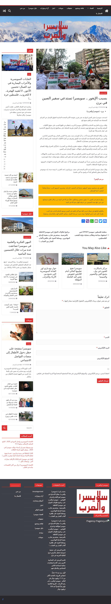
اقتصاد (92, 8)
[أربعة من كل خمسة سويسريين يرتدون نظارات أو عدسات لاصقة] (26, 180)
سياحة (41, 533)
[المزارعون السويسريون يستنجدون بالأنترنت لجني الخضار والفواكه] (26, 293)
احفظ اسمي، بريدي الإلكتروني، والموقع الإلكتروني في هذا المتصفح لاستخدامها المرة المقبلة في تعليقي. (72, 373)
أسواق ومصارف (38, 501)
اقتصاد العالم (39, 510)
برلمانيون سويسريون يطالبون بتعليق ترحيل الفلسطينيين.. (4, 139)
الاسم (106, 337)
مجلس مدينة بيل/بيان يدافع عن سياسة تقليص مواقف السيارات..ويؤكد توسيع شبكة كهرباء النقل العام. (10, 197)
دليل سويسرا (33, 8)
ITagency (90, 521)
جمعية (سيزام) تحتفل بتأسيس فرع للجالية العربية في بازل (56, 552)
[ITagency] (102, 521)
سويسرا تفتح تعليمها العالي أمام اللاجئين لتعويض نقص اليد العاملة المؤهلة (73, 274)
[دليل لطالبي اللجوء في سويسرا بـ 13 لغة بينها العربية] (26, 278)
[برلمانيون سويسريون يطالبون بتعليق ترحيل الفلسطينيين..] (20, 145)
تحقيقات (69, 8)
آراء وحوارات (44, 8)
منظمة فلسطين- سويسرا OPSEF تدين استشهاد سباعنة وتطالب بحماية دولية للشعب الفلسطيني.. (91, 235)
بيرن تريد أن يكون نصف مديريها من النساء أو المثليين (11, 402)
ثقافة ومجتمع (79, 8)
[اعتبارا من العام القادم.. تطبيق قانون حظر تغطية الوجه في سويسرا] (26, 388)
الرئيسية (99, 8)
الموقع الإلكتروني (103, 358)
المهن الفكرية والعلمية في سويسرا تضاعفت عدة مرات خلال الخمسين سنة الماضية (17, 247)
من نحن (22, 8)
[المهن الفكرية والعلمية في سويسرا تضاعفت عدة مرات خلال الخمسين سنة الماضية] (17, 225)
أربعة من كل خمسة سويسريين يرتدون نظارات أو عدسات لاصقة (11, 178)
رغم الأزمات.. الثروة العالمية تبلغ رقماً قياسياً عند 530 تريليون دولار (56, 586)
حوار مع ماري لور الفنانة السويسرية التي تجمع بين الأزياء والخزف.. (48, 272)
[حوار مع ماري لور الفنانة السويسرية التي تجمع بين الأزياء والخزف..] (47, 254)
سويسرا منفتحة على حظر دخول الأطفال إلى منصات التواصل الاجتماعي (18, 354)
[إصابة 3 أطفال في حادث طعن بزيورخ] (26, 416)
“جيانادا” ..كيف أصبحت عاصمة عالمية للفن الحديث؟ (11, 307)
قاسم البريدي (92, 107)
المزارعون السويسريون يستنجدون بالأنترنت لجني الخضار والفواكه (10, 291)
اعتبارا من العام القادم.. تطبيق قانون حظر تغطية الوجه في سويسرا (10, 387)
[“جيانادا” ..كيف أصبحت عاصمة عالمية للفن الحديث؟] (26, 308)
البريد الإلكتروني (102, 348)
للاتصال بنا (99, 13)
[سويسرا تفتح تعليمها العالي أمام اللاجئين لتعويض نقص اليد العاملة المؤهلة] (73, 254)
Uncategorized (37, 491)
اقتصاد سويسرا (38, 514)
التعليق (106, 307)
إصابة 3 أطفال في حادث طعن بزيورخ (11, 415)
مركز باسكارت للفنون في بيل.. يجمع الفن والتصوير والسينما (98, 272)
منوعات (61, 8)
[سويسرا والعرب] (106, 10)
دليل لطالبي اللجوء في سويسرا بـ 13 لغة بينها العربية (10, 276)
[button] (88, 8)
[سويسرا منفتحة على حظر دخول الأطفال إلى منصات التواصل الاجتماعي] (17, 332)
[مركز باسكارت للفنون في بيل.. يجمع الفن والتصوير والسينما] (98, 254)
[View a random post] (4, 10)
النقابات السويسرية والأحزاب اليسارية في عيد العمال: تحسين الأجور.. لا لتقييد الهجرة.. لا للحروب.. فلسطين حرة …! (17, 88)
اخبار (53, 8)
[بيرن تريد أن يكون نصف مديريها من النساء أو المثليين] (26, 403)
